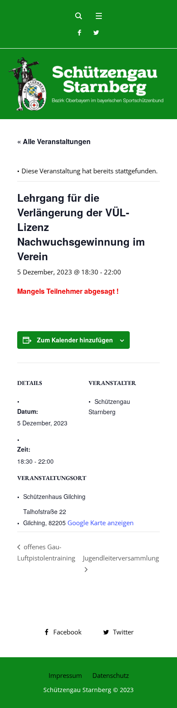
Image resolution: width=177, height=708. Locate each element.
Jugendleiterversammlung (121, 558)
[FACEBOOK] (79, 32)
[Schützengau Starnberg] (88, 84)
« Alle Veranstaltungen (54, 141)
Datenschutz (110, 675)
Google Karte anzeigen (100, 522)
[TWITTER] (96, 32)
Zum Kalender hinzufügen (75, 340)
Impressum (65, 675)
